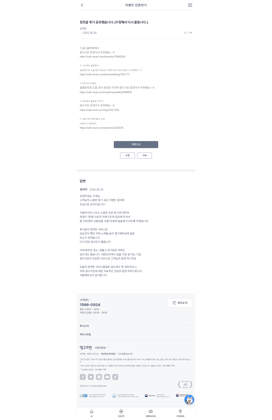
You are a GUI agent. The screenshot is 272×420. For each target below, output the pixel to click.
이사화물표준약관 (125, 354)
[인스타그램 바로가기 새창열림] (99, 377)
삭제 (144, 155)
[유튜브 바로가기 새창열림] (107, 377)
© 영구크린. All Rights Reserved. (93, 386)
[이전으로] (82, 5)
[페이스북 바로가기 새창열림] (83, 377)
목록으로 (136, 144)
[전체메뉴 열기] (190, 5)
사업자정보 (100, 347)
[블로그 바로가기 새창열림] (91, 377)
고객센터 (84, 300)
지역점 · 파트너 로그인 (89, 354)
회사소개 (182, 303)
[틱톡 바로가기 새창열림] (115, 377)
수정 (127, 155)
